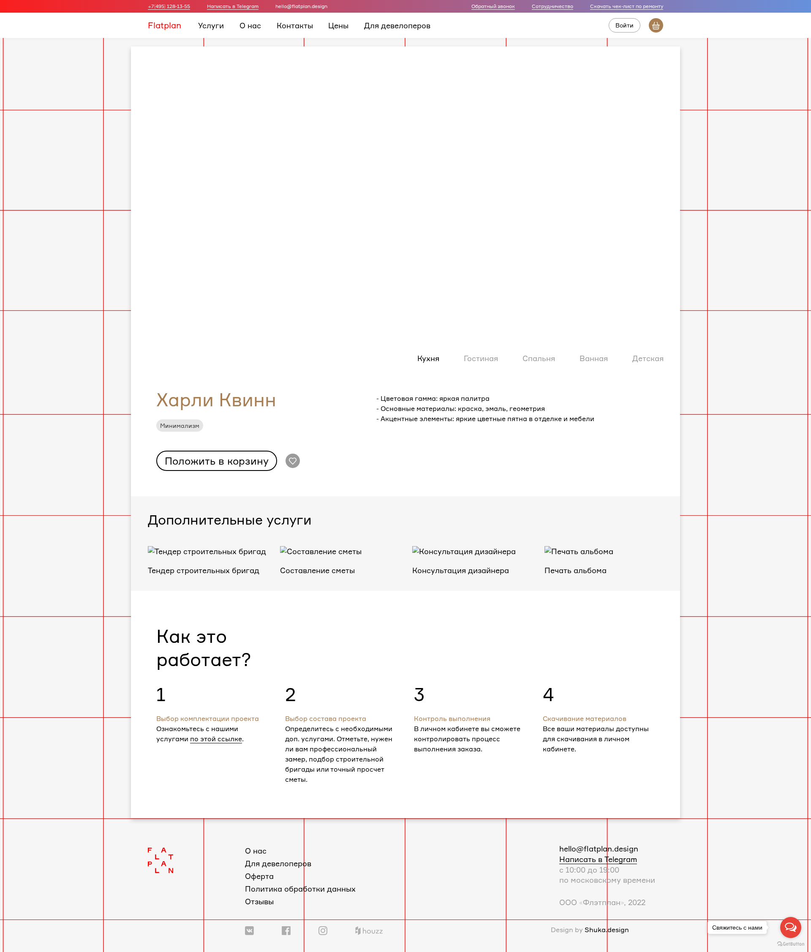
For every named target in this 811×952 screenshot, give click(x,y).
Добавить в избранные (293, 461)
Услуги (211, 25)
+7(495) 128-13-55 (169, 6)
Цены (338, 25)
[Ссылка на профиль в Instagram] (322, 929)
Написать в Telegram (233, 6)
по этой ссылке (216, 738)
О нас (250, 25)
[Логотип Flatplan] (160, 859)
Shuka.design (607, 929)
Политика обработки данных (300, 888)
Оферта (259, 876)
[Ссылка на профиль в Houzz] (369, 929)
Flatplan (164, 24)
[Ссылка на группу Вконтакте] (249, 929)
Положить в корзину (217, 460)
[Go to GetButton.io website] (790, 943)
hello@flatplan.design (598, 848)
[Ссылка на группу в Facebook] (286, 929)
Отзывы (259, 901)
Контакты (295, 25)
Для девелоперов (397, 25)
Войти (624, 25)
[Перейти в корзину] (656, 25)
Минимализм (179, 425)
